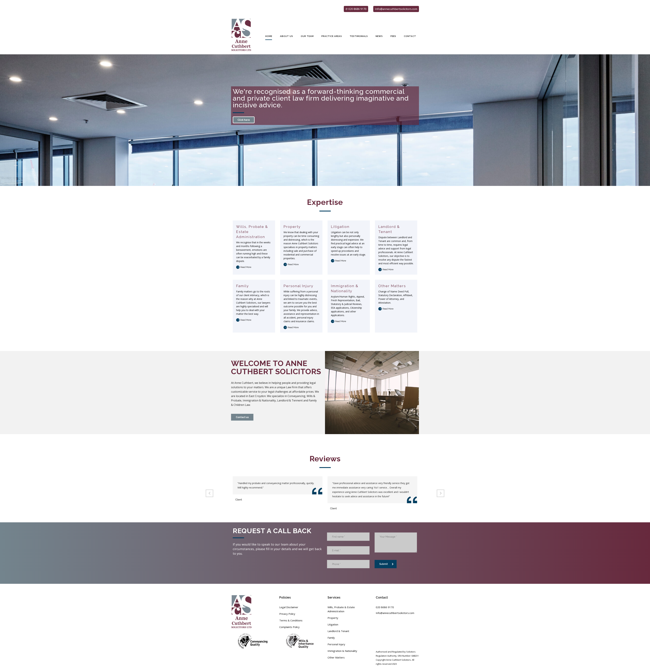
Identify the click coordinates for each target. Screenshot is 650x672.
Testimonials (359, 36)
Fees (393, 36)
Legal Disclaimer (288, 607)
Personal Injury (298, 286)
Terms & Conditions (290, 620)
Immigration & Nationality (342, 651)
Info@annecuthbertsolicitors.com (395, 613)
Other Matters (392, 286)
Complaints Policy (289, 627)
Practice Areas (331, 36)
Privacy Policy (287, 613)
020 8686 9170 (385, 607)
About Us (286, 36)
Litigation (340, 227)
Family (242, 286)
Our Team (307, 36)
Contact (410, 36)
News (379, 36)
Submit (383, 564)
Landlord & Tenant (338, 631)
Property (292, 227)
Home (268, 36)
